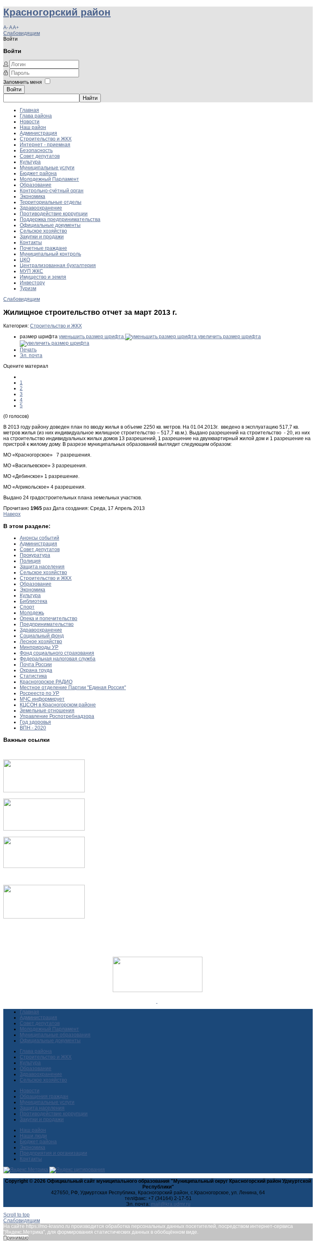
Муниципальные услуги (47, 168)
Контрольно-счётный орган (52, 191)
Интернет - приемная (45, 145)
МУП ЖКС (31, 271)
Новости (30, 122)
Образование (35, 185)
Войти (14, 89)
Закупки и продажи (42, 237)
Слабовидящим (21, 33)
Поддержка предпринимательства (60, 219)
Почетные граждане (43, 248)
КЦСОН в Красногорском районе (58, 705)
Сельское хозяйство (43, 231)
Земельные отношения (47, 710)
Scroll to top (16, 1215)
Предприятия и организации (53, 1153)
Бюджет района (38, 173)
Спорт (27, 607)
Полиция (30, 561)
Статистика (33, 676)
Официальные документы (50, 225)
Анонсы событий (39, 538)
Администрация (38, 133)
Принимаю (15, 1238)
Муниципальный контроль (50, 254)
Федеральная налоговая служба (57, 659)
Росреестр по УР (39, 693)
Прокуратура (35, 555)
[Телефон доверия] (44, 917)
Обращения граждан (44, 1096)
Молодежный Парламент (49, 179)
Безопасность (36, 150)
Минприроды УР (39, 647)
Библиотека (33, 601)
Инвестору (32, 283)
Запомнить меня (22, 82)
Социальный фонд (42, 636)
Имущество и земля (43, 277)
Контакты (31, 242)
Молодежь (32, 613)
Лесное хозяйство (41, 641)
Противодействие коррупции (54, 214)
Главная (29, 110)
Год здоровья (35, 722)
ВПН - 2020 (33, 728)
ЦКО (25, 260)
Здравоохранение (41, 208)
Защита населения (42, 567)
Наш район (33, 127)
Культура (30, 162)
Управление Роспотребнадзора (57, 716)
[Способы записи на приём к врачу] (44, 866)
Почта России (36, 664)
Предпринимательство (47, 624)
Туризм (28, 288)
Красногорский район (57, 12)
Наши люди (33, 1136)
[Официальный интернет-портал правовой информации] (157, 1001)
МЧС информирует (42, 699)
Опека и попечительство (48, 618)
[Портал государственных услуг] (44, 791)
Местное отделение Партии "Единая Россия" (73, 687)
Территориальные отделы (50, 202)
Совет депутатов (40, 156)
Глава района (36, 116)
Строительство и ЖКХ (46, 139)
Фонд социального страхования (57, 653)
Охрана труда (36, 670)
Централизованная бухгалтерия (58, 265)
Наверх (12, 514)
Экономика (32, 196)
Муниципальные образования (55, 1035)
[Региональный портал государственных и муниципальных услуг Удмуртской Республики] (44, 829)
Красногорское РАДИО (46, 682)
